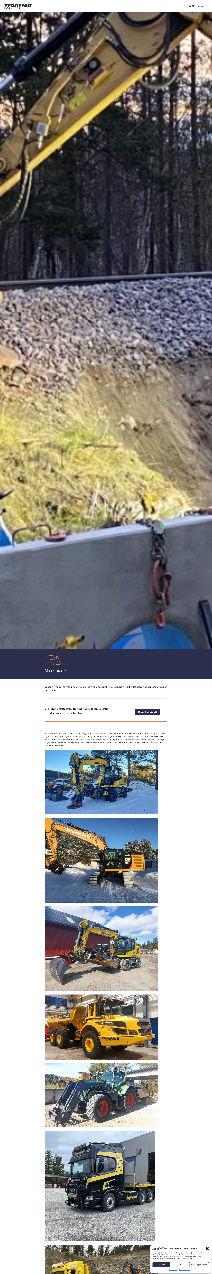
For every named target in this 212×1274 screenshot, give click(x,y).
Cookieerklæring (173, 1270)
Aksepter (161, 1265)
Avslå (180, 1265)
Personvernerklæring (185, 1270)
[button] (207, 1248)
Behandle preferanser (199, 1265)
